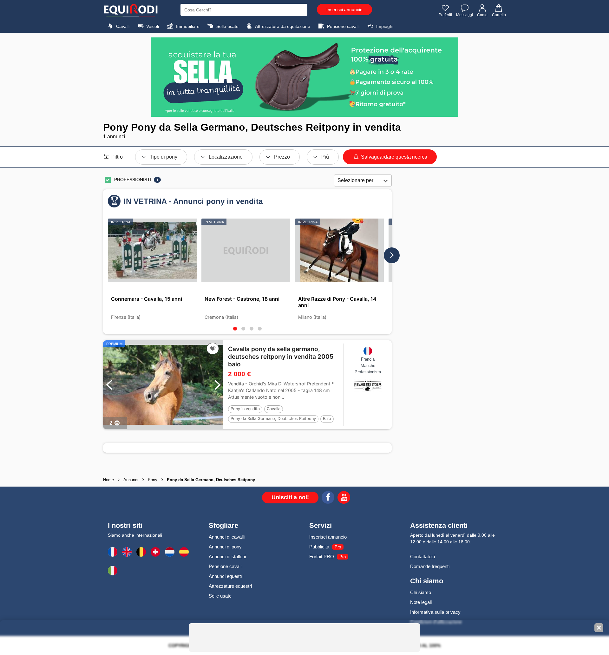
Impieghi (384, 26)
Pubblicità (319, 546)
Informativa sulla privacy (435, 612)
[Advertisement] (448, 274)
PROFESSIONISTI (132, 179)
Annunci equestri (226, 576)
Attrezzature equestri (230, 586)
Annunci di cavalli (227, 537)
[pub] (304, 77)
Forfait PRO (321, 556)
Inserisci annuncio (344, 9)
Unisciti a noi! (290, 497)
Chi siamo (420, 592)
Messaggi (464, 15)
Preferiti (445, 15)
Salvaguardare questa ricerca (393, 157)
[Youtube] (343, 498)
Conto (482, 15)
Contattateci (422, 556)
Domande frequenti (429, 566)
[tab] (235, 329)
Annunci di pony (225, 546)
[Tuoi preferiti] (212, 348)
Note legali (421, 602)
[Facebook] (328, 498)
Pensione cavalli (342, 26)
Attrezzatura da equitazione (282, 26)
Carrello (499, 15)
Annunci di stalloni (227, 556)
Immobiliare (187, 26)
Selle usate (227, 26)
